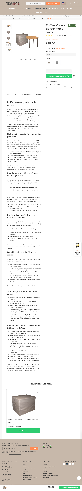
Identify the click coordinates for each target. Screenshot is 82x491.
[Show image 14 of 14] (35, 59)
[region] (22, 41)
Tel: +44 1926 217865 (29, 16)
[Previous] (14, 40)
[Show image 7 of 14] (26, 59)
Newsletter (25, 471)
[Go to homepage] (13, 3)
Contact (45, 471)
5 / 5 (55, 35)
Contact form (26, 466)
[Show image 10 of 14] (30, 59)
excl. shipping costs (61, 48)
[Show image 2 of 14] (20, 59)
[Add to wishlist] (36, 391)
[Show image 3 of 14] (21, 59)
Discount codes (27, 479)
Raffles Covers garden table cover (57, 19)
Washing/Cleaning (27, 475)
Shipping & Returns (48, 473)
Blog (24, 473)
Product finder (52, 3)
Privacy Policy (27, 451)
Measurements (50, 51)
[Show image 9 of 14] (29, 59)
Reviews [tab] (39, 94)
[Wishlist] (75, 3)
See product (23, 430)
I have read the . (11, 454)
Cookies (45, 464)
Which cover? (46, 468)
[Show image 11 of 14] (31, 59)
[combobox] (35, 3)
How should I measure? (52, 39)
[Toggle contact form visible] (79, 478)
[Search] (28, 3)
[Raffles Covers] (72, 29)
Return (24, 464)
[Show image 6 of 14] (25, 59)
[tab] (26, 94)
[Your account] (71, 3)
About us (45, 469)
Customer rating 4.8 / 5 (75, 16)
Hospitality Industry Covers (30, 477)
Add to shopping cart (57, 76)
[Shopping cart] (78, 3)
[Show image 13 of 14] (34, 59)
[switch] (77, 254)
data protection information (15, 454)
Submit (34, 448)
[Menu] (80, 243)
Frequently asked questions (50, 466)
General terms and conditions (50, 475)
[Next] (40, 40)
